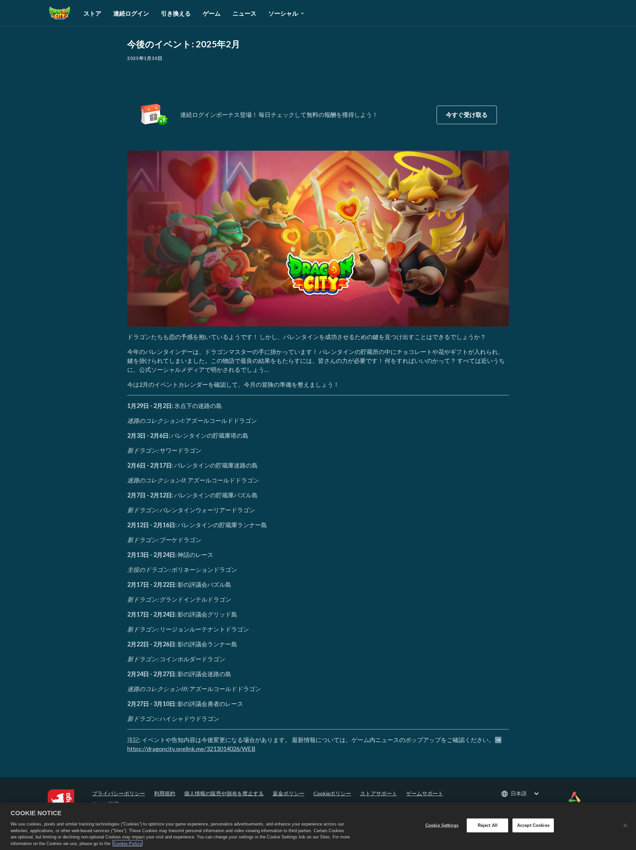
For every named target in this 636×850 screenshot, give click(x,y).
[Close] (625, 825)
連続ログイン (131, 13)
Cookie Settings (441, 825)
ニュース (244, 13)
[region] (318, 826)
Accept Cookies (533, 825)
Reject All (488, 825)
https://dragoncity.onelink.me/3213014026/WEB (191, 748)
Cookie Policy (127, 843)
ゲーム (212, 13)
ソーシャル (283, 13)
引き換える (176, 13)
